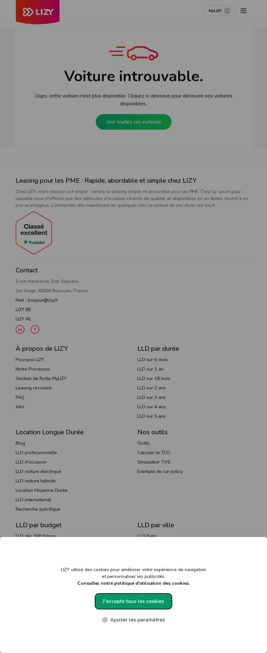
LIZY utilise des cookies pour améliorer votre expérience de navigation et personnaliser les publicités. (133, 576)
